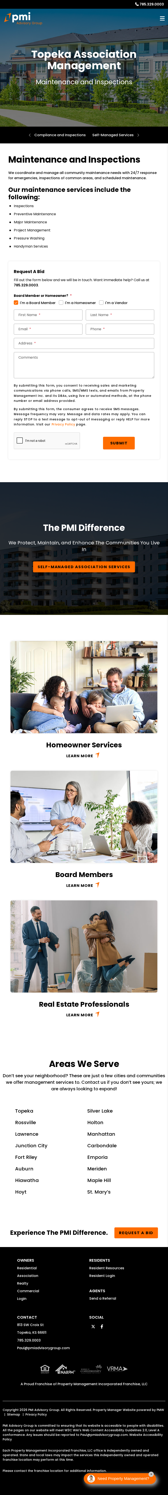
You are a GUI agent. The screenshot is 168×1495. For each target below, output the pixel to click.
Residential (27, 1268)
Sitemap (13, 1414)
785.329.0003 (152, 4)
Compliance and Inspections (60, 135)
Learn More (79, 756)
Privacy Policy (63, 424)
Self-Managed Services (113, 135)
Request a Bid (136, 1232)
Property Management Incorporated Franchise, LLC (103, 1384)
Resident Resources (106, 1268)
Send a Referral (102, 1298)
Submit (119, 443)
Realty (22, 1283)
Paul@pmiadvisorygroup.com (43, 1347)
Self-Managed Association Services (84, 566)
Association (27, 1275)
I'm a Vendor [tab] (116, 302)
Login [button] (21, 1298)
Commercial (28, 1291)
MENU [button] (162, 18)
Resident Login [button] (102, 1275)
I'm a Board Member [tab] (38, 302)
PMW (160, 1410)
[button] (93, 1326)
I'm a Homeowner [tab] (80, 302)
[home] (23, 18)
